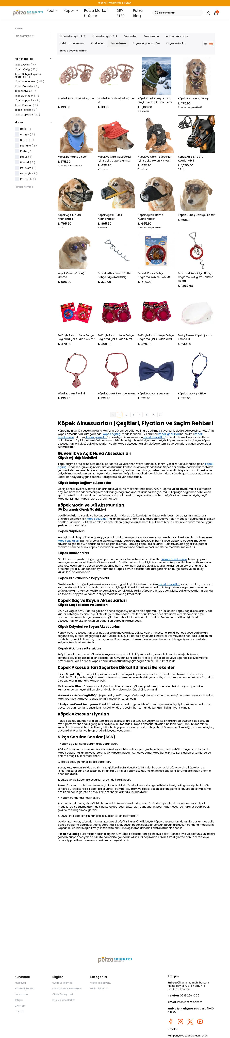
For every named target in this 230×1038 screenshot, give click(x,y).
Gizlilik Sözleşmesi (62, 994)
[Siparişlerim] (208, 13)
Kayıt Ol (19, 1011)
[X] (190, 1021)
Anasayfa (20, 982)
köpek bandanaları (174, 559)
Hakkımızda (21, 994)
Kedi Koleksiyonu (99, 988)
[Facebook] (171, 1021)
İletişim (19, 1000)
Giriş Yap (20, 1005)
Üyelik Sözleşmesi (62, 982)
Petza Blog (138, 13)
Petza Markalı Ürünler (96, 13)
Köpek (69, 10)
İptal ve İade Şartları (63, 1000)
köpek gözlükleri (169, 434)
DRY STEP (121, 13)
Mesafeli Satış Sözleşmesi (67, 988)
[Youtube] (200, 1021)
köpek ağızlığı (112, 434)
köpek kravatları (154, 437)
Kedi (50, 10)
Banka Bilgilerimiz (24, 988)
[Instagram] (180, 1021)
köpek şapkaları (96, 437)
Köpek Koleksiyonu (100, 982)
